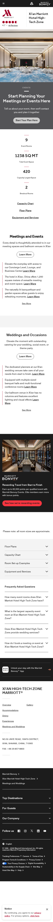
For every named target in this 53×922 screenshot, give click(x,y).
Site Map (36, 867)
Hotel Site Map (8, 870)
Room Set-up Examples (17, 563)
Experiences (8, 721)
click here (34, 916)
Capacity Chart (25, 203)
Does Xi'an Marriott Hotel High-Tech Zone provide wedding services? (23, 631)
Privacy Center (35, 860)
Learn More (25, 254)
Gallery (29, 705)
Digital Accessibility (36, 863)
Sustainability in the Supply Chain (16, 867)
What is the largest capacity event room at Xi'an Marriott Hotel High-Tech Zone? (25, 615)
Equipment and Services (25, 217)
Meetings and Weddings (13, 726)
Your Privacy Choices (16, 863)
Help (19, 870)
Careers (26, 856)
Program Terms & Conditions (14, 860)
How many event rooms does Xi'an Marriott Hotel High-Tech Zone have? (24, 599)
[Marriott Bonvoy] (43, 3)
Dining (5, 716)
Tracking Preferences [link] (10, 856)
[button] (32, 3)
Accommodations (10, 710)
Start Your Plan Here (27, 120)
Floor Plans (25, 210)
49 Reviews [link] (13, 25)
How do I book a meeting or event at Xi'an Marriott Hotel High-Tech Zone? (24, 645)
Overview (6, 705)
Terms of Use (37, 856)
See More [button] (26, 303)
